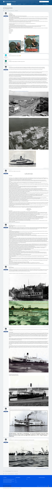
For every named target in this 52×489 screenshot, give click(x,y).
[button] (16, 4)
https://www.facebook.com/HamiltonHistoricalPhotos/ (21, 91)
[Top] (47, 486)
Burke (6, 62)
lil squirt (6, 56)
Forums (15, 480)
